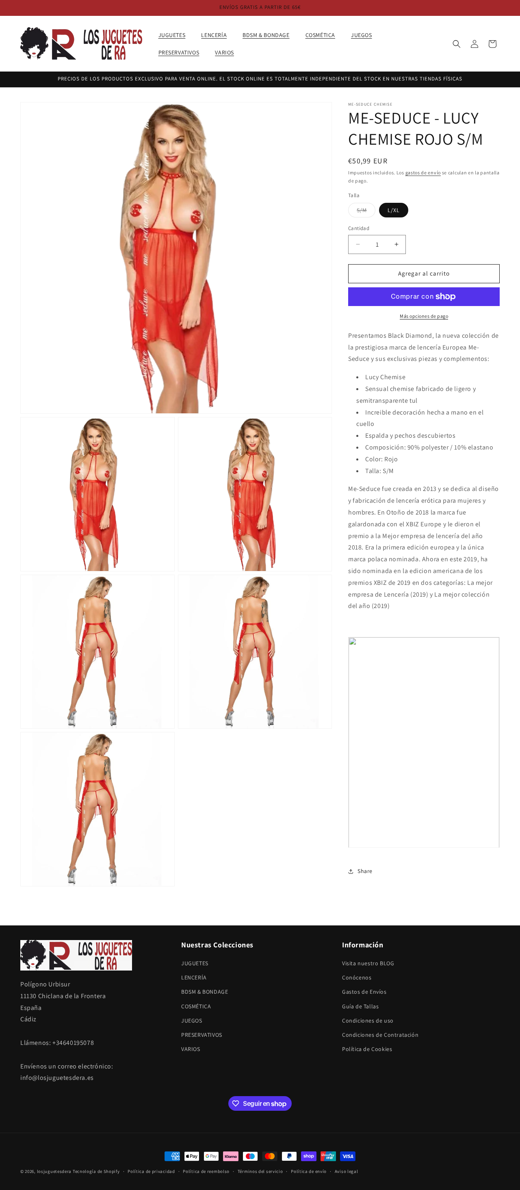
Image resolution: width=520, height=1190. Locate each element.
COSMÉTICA (196, 1006)
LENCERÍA (194, 977)
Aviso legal (346, 1171)
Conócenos (356, 977)
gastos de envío (423, 172)
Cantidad (358, 228)
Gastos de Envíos (364, 991)
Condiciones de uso (368, 1020)
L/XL (394, 210)
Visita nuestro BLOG (368, 963)
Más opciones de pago (424, 316)
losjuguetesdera (54, 1171)
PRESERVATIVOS (201, 1034)
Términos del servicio (260, 1171)
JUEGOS (191, 1020)
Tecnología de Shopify (96, 1171)
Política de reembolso (206, 1171)
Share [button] (365, 871)
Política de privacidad (151, 1171)
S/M (366, 211)
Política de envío (309, 1171)
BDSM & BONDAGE (204, 991)
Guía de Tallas (360, 1006)
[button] (175, 34)
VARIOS (190, 1049)
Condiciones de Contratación (380, 1034)
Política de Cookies (367, 1049)
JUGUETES (194, 963)
